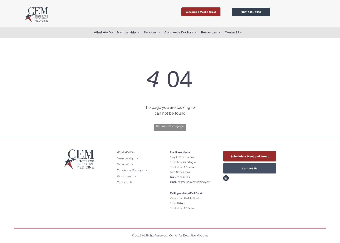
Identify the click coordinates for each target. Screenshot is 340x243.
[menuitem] (105, 32)
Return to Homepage (170, 126)
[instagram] (226, 178)
